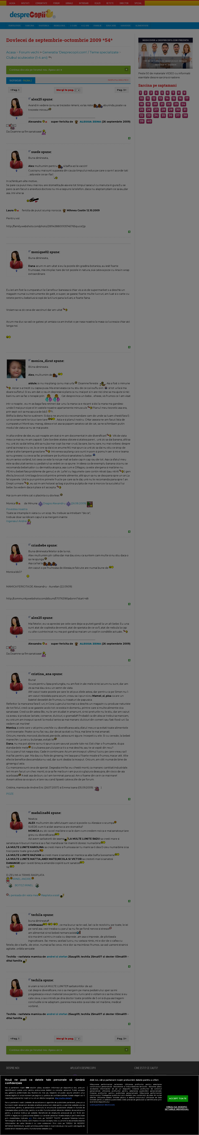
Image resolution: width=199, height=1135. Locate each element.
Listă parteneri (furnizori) (102, 1105)
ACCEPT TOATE (177, 1098)
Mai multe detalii (63, 1098)
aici (30, 1118)
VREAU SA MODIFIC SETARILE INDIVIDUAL (177, 1108)
